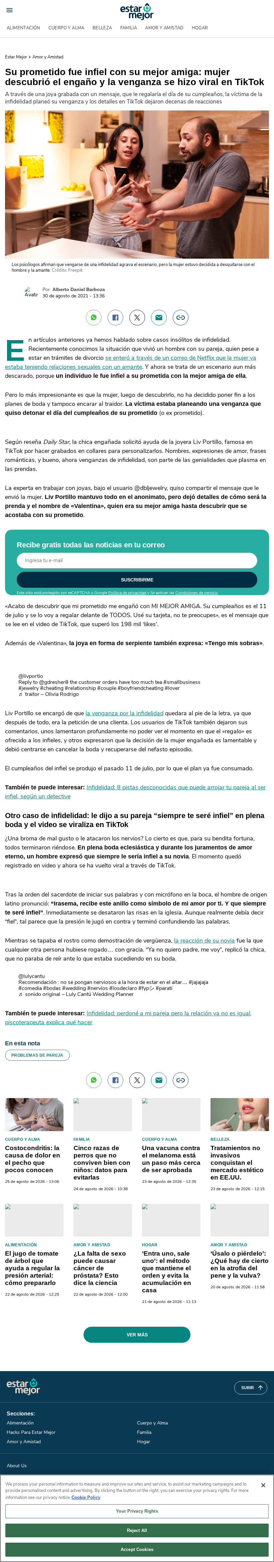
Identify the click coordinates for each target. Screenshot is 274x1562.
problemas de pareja (37, 1055)
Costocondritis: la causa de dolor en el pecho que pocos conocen (32, 1159)
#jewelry (28, 688)
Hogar (200, 28)
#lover (172, 688)
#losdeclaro (123, 988)
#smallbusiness (181, 682)
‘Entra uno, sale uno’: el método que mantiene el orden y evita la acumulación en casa (166, 1272)
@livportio (30, 676)
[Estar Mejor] (137, 11)
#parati (164, 988)
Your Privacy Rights (137, 1511)
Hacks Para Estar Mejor (31, 1432)
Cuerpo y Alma (66, 28)
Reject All (137, 1530)
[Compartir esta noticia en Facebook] (115, 317)
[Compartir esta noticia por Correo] (159, 317)
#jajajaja (198, 982)
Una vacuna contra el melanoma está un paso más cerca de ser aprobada (171, 1159)
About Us (17, 1466)
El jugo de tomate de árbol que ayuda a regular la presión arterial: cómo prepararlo (32, 1268)
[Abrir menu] (9, 10)
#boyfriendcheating (140, 688)
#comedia (30, 988)
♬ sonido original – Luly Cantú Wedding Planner (76, 994)
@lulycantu (31, 976)
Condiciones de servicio (196, 592)
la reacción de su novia (204, 941)
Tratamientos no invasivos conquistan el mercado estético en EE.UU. (237, 1162)
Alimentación (23, 28)
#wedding (74, 988)
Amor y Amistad (164, 28)
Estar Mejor (16, 57)
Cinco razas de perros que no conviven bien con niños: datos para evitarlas (102, 1162)
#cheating (51, 688)
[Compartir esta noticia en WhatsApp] (94, 317)
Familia (128, 28)
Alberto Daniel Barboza (78, 289)
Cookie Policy (86, 1497)
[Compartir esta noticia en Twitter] (137, 317)
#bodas (52, 988)
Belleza (102, 28)
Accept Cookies (137, 1549)
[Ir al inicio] (23, 1386)
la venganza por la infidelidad (124, 713)
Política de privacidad (127, 592)
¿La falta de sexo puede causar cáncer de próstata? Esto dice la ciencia (100, 1268)
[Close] (263, 1485)
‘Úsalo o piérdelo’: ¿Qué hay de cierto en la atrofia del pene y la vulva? (240, 1264)
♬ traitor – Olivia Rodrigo (48, 694)
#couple (106, 688)
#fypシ (146, 988)
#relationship (80, 688)
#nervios (97, 988)
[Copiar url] (180, 317)
